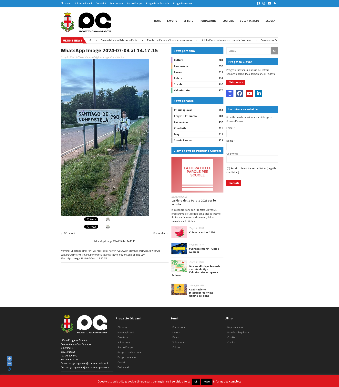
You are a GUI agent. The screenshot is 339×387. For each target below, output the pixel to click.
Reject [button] (207, 381)
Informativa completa (227, 381)
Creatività (101, 3)
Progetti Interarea (182, 3)
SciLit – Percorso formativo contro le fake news (217, 40)
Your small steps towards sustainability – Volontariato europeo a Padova (195, 271)
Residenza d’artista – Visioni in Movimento (160, 40)
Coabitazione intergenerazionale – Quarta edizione (202, 292)
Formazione (208, 21)
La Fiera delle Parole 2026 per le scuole (193, 202)
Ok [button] (195, 381)
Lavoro (172, 21)
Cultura (228, 21)
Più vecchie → (161, 233)
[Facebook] (239, 93)
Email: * (230, 128)
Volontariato (249, 21)
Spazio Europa (134, 3)
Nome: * (230, 140)
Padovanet (123, 367)
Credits (231, 342)
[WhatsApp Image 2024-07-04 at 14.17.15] (105, 215)
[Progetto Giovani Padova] (86, 30)
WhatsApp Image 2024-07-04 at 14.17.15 (114, 241)
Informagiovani (83, 3)
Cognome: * (232, 153)
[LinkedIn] (258, 93)
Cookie (231, 337)
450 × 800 (119, 57)
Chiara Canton (85, 57)
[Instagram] (229, 93)
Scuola (270, 21)
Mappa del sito (235, 327)
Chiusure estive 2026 (202, 232)
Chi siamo (66, 3)
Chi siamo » (236, 82)
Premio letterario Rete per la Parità (109, 40)
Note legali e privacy (238, 332)
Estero (188, 21)
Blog (177, 134)
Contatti (122, 362)
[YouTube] (249, 93)
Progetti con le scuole (157, 3)
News (157, 21)
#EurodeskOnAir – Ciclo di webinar (204, 250)
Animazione (116, 3)
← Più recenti (68, 233)
